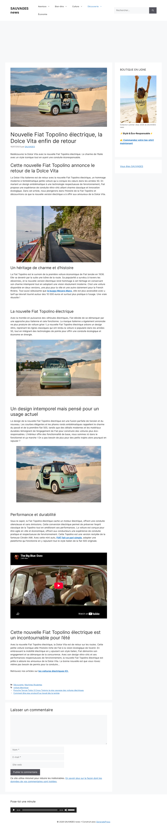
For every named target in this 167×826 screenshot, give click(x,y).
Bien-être (59, 6)
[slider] (71, 809)
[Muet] (66, 810)
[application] (43, 810)
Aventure (42, 6)
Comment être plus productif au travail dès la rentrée (36, 693)
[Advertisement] (83, 40)
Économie (42, 14)
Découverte (93, 6)
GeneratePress (103, 822)
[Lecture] (14, 810)
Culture (75, 6)
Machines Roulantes (33, 685)
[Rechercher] (153, 10)
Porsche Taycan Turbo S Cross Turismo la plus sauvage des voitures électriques (48, 690)
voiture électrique (20, 687)
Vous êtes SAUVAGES (131, 166)
